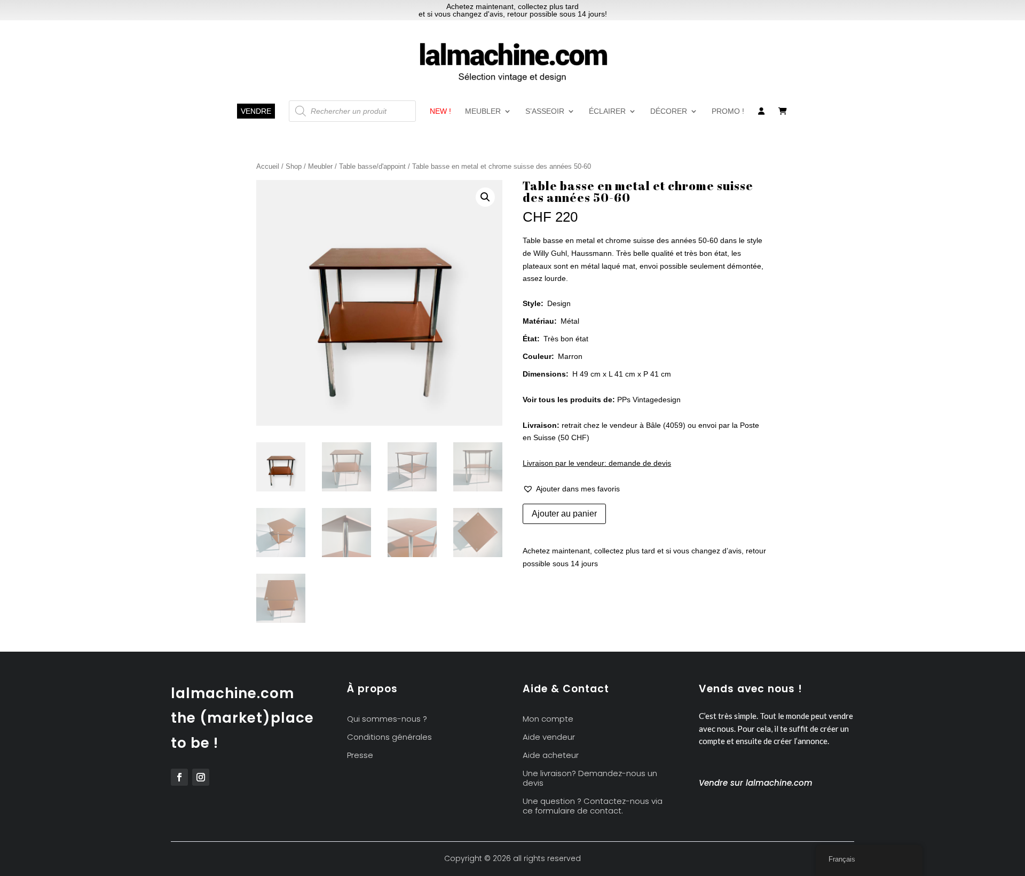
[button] (485, 197)
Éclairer (607, 111)
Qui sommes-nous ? (387, 719)
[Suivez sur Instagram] (200, 777)
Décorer (668, 111)
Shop (294, 166)
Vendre (256, 111)
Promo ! (728, 111)
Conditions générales (389, 737)
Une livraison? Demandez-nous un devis (590, 778)
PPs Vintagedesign (649, 399)
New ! (440, 111)
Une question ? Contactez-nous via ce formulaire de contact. (593, 806)
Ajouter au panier (564, 513)
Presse (360, 755)
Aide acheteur (551, 755)
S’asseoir (544, 111)
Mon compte (548, 719)
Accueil (267, 166)
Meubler (483, 111)
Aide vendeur (549, 737)
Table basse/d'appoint (372, 166)
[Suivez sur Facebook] (179, 777)
